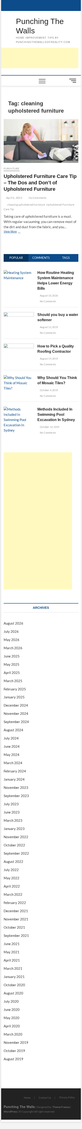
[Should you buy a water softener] (19, 315)
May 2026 (11, 640)
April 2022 (12, 886)
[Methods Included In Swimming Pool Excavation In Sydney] (19, 409)
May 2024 (11, 755)
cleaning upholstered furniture (26, 204)
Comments (41, 258)
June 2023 (12, 812)
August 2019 (13, 1059)
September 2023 (16, 796)
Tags (66, 258)
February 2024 (15, 771)
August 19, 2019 (48, 358)
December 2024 (16, 705)
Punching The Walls (40, 26)
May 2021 (11, 952)
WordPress (10, 1111)
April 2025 (12, 673)
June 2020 (12, 1009)
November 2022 (16, 837)
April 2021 (12, 960)
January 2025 (14, 697)
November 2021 (16, 919)
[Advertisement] (38, 520)
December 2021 (16, 911)
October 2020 (14, 985)
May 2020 (11, 1018)
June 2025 (12, 656)
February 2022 (15, 903)
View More (18, 232)
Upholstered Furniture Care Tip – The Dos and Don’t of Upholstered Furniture (40, 182)
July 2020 (11, 1001)
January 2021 (14, 977)
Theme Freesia (61, 1107)
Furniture (12, 168)
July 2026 (11, 631)
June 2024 (12, 746)
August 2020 (13, 993)
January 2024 (14, 779)
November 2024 (16, 713)
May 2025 (11, 664)
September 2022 (16, 853)
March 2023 (13, 820)
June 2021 (12, 944)
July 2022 (11, 870)
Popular (16, 258)
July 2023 (11, 804)
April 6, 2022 (14, 197)
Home (27, 1097)
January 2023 (14, 829)
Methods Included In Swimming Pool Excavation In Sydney (56, 414)
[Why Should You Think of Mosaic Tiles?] (19, 378)
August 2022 (13, 861)
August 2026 (13, 623)
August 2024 (13, 730)
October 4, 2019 (48, 390)
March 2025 (13, 681)
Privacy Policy (67, 1097)
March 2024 (13, 763)
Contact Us (45, 1097)
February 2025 (15, 689)
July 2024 (11, 738)
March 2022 (13, 894)
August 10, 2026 (48, 295)
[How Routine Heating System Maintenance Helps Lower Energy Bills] (19, 272)
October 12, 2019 (49, 426)
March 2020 (13, 1034)
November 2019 (16, 1042)
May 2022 (11, 878)
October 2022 (14, 845)
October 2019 (14, 1051)
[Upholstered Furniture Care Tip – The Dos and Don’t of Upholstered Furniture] (41, 141)
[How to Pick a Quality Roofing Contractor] (19, 346)
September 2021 (16, 935)
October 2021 (14, 927)
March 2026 (13, 648)
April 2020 (12, 1026)
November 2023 (16, 787)
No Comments (37, 197)
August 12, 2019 (48, 327)
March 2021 (13, 968)
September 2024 (16, 722)
